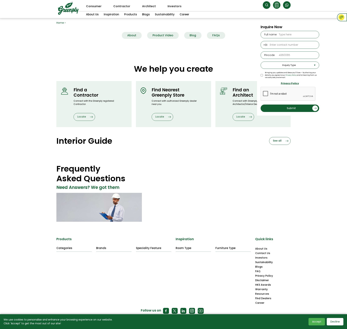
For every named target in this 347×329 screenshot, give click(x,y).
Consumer (94, 6)
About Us (92, 14)
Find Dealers (263, 298)
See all (277, 140)
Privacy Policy (291, 75)
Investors (174, 6)
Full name (270, 34)
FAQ (257, 271)
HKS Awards (263, 285)
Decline (335, 321)
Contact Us (262, 253)
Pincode (269, 55)
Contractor (121, 6)
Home (60, 23)
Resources (262, 294)
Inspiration (111, 14)
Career (184, 14)
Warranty (261, 289)
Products (130, 14)
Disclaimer (262, 280)
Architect (149, 6)
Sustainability (165, 14)
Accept (316, 321)
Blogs (146, 14)
